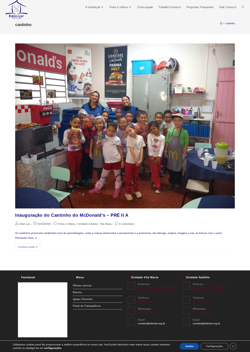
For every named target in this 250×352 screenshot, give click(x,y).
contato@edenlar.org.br (151, 323)
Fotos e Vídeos (66, 223)
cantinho (230, 23)
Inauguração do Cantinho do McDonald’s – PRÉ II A (71, 215)
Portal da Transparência (87, 306)
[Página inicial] (221, 23)
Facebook (28, 277)
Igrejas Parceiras (83, 299)
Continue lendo (29, 246)
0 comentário (126, 223)
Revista (77, 292)
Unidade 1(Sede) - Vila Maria (95, 223)
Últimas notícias (82, 285)
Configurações (214, 346)
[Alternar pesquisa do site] (243, 7)
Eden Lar (24, 223)
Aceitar (189, 346)
